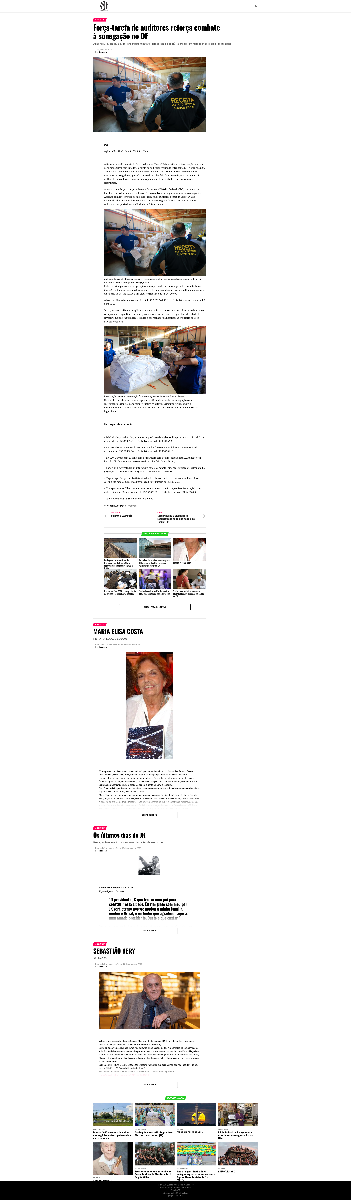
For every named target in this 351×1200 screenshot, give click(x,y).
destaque (133, 506)
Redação (103, 52)
